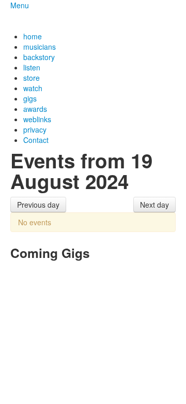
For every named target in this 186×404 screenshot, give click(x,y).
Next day (154, 204)
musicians (39, 46)
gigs (30, 98)
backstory (39, 57)
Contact (36, 140)
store (31, 78)
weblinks (37, 119)
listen (31, 67)
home (32, 36)
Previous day (38, 204)
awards (35, 109)
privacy (35, 129)
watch (32, 88)
